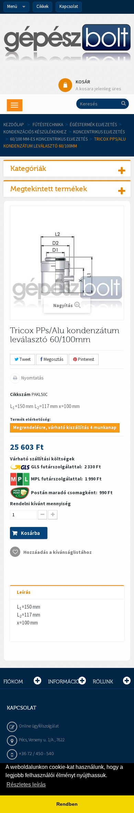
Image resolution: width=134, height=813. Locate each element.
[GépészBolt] (67, 45)
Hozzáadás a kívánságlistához (57, 552)
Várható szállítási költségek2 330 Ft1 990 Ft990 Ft (61, 505)
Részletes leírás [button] (26, 784)
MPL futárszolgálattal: (57, 479)
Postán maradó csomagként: (64, 492)
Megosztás (53, 359)
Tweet (25, 359)
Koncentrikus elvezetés (99, 132)
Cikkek (42, 6)
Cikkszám (20, 394)
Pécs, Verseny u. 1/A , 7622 (42, 740)
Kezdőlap (13, 125)
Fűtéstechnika (48, 125)
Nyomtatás (32, 378)
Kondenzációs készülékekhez (35, 132)
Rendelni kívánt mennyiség (40, 503)
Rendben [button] (67, 804)
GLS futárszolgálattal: (57, 467)
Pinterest (85, 359)
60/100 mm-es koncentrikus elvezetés (49, 139)
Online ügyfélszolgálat (39, 726)
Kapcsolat (68, 6)
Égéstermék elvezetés (93, 125)
